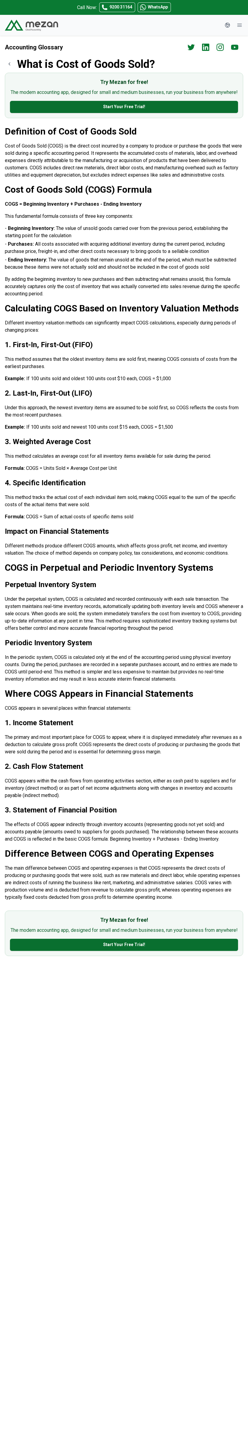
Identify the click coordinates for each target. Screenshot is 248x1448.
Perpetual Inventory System (50, 584)
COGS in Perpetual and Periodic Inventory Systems (109, 567)
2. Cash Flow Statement (44, 766)
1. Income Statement (39, 723)
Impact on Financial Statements (57, 531)
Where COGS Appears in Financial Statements (99, 693)
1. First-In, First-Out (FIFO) (49, 344)
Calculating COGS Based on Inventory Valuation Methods (122, 308)
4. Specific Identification (45, 483)
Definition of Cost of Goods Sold (71, 131)
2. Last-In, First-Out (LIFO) (48, 393)
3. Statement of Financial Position (61, 810)
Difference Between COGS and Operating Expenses (109, 853)
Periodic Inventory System (48, 643)
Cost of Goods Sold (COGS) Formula (78, 189)
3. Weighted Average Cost (48, 441)
